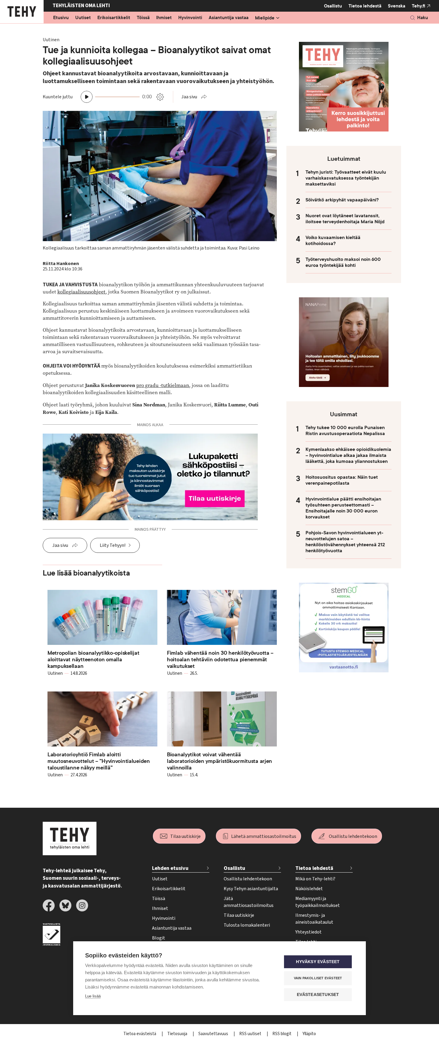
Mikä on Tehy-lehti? (315, 879)
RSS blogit (282, 1034)
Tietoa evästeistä (140, 1034)
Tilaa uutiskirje (185, 836)
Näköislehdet (309, 888)
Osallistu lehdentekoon (353, 836)
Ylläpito (309, 1034)
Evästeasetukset (318, 994)
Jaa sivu (189, 97)
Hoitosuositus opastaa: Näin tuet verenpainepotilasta (342, 480)
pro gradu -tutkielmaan (162, 385)
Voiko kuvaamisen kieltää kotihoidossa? (333, 241)
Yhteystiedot (308, 932)
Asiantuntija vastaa (228, 18)
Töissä (143, 18)
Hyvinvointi (190, 18)
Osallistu (333, 6)
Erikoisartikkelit (113, 18)
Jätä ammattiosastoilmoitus (249, 902)
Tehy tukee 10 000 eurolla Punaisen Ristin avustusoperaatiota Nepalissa (345, 431)
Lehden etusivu (170, 868)
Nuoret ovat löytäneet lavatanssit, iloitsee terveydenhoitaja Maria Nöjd (345, 219)
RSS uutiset (250, 1034)
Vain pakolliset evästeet (318, 978)
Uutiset (83, 18)
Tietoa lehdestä (365, 6)
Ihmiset (164, 18)
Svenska (396, 6)
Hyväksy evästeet (318, 962)
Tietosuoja (177, 1034)
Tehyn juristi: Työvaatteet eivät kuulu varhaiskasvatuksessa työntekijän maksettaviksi (346, 178)
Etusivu (61, 18)
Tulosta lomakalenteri (247, 925)
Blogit (158, 938)
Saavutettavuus (213, 1034)
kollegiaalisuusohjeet (81, 291)
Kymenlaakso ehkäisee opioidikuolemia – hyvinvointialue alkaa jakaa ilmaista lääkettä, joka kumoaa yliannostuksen (348, 455)
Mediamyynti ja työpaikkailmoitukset (317, 902)
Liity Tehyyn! (112, 545)
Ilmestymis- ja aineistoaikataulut (314, 918)
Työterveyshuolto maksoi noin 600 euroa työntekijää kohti (343, 262)
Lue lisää (93, 996)
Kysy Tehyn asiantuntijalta (251, 888)
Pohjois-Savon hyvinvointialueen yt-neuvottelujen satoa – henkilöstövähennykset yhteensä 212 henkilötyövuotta (345, 542)
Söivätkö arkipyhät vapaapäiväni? (342, 200)
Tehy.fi (418, 6)
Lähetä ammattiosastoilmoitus (263, 836)
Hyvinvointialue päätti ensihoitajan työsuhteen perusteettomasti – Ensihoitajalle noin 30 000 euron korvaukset (343, 508)
